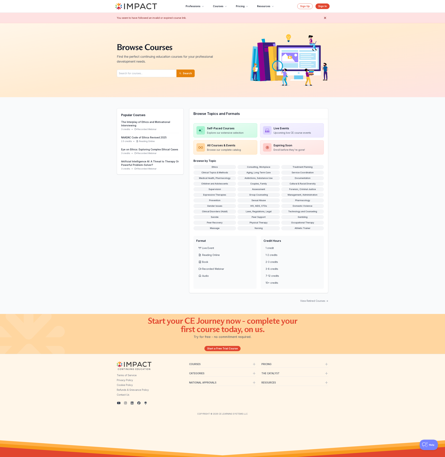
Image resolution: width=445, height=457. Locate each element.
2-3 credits (272, 261)
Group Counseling (258, 194)
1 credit (270, 247)
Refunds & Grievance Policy (133, 389)
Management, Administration (302, 194)
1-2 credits (271, 254)
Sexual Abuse (259, 200)
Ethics (215, 167)
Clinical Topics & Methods (214, 172)
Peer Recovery (214, 222)
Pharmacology (302, 200)
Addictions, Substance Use (259, 178)
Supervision (215, 189)
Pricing (240, 6)
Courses (218, 6)
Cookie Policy (125, 384)
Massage (215, 228)
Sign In (322, 6)
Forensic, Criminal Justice (302, 189)
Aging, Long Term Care (258, 172)
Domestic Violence (302, 206)
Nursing (259, 228)
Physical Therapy (259, 222)
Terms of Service (127, 375)
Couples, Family (258, 183)
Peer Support (259, 217)
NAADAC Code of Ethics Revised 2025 (144, 137)
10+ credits (272, 282)
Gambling (303, 217)
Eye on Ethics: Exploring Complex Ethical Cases (149, 149)
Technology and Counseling (302, 211)
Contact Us (123, 394)
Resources (263, 6)
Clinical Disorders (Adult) (215, 211)
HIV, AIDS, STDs (258, 206)
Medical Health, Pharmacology (214, 178)
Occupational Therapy (302, 222)
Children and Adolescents (214, 183)
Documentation (302, 178)
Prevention (214, 200)
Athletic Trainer (302, 228)
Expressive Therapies (214, 194)
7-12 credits (272, 275)
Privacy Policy (125, 380)
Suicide (215, 217)
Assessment (258, 189)
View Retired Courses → (314, 300)
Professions (193, 6)
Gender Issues (214, 206)
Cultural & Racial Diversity (303, 183)
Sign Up (305, 6)
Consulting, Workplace (258, 167)
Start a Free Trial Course (222, 348)
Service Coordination (303, 172)
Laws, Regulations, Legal (259, 211)
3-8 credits (272, 268)
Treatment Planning (303, 167)
